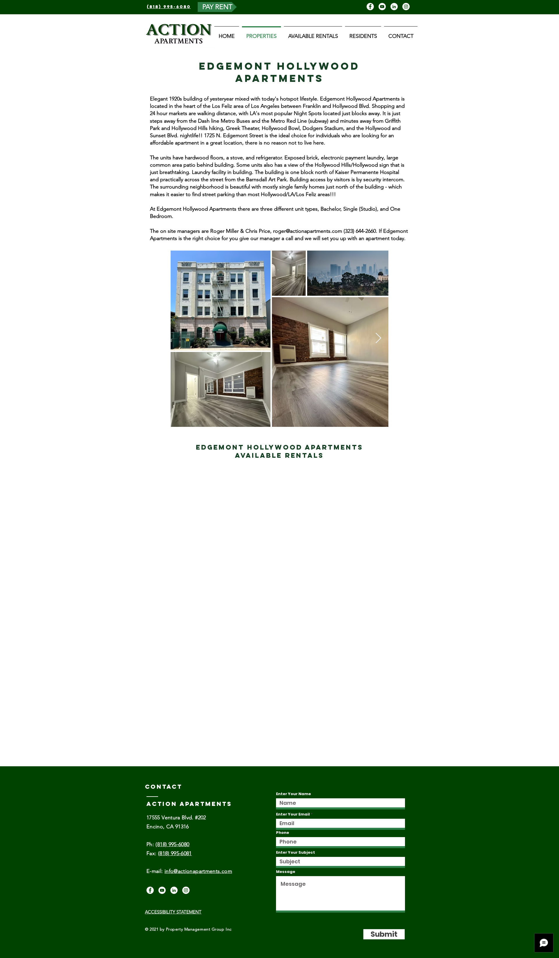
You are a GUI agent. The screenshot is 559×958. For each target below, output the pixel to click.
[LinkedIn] (394, 6)
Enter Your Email (293, 814)
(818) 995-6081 (175, 853)
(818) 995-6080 (172, 844)
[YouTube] (382, 6)
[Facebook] (370, 6)
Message (285, 872)
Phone (282, 832)
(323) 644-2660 (360, 231)
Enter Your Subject (295, 852)
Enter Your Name (293, 794)
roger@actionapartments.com (307, 231)
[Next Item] (378, 338)
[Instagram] (406, 6)
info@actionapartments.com (198, 871)
